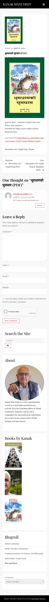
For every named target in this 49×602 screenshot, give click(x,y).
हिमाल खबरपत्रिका (11, 563)
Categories (9, 577)
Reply (39, 205)
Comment (7, 231)
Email (6, 276)
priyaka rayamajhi (20, 194)
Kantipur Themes (38, 598)
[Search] (8, 345)
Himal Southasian (12, 543)
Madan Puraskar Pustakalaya (16, 548)
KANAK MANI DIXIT (17, 4)
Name (6, 265)
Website (6, 287)
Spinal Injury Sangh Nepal (15, 558)
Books (31, 149)
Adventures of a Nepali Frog (16, 149)
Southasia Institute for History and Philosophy (24, 553)
